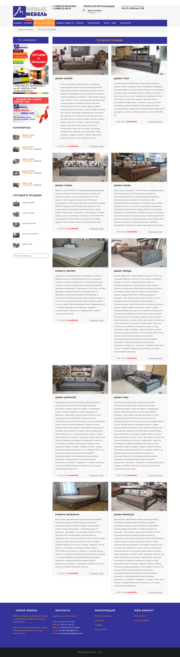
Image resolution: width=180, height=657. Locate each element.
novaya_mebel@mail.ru (68, 630)
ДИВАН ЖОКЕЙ (64, 78)
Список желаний (141, 620)
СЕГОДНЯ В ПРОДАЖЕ (47, 29)
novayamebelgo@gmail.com (70, 633)
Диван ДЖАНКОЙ (65, 397)
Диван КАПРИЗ (28, 159)
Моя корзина (139, 616)
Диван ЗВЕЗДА (123, 271)
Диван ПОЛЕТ (28, 147)
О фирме (98, 625)
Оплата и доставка (103, 616)
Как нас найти (101, 629)
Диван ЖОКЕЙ (28, 171)
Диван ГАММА (63, 185)
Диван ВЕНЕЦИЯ (124, 514)
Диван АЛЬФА (122, 185)
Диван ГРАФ (121, 78)
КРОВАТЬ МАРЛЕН (65, 271)
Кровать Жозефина (67, 514)
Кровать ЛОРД (28, 135)
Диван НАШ (121, 397)
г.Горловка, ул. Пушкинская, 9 (133, 6)
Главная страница (25, 29)
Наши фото (99, 620)
